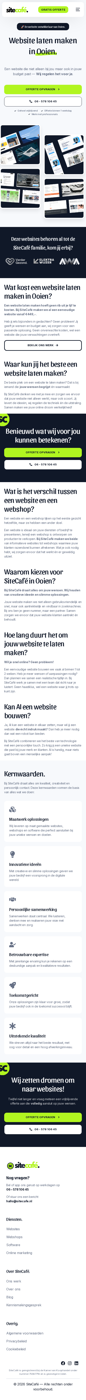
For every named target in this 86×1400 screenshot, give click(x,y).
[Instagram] (69, 1363)
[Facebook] (63, 1363)
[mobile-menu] (76, 9)
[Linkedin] (76, 1363)
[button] (43, 26)
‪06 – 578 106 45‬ (17, 1189)
